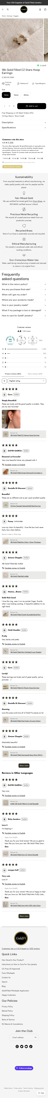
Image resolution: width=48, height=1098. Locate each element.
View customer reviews (12, 167)
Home (4, 16)
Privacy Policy (7, 1006)
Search (4, 981)
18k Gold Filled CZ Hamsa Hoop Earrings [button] (24, 435)
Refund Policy (7, 1011)
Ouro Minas (37, 201)
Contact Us (6, 977)
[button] (24, 349)
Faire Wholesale (8, 973)
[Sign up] (35, 1037)
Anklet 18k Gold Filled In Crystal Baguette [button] (24, 804)
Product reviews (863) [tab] (13, 374)
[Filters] (4, 381)
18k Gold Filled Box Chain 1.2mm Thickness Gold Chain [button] (25, 542)
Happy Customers (9, 995)
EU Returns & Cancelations (12, 1024)
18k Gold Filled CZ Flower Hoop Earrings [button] (24, 688)
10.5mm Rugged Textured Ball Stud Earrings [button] (25, 506)
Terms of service (28, 1088)
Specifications (9, 127)
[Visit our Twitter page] (21, 1046)
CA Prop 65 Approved (11, 968)
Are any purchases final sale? (16, 289)
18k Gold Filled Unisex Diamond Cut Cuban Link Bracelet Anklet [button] (27, 473)
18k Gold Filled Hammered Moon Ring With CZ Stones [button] (26, 755)
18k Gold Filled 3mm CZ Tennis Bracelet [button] (24, 855)
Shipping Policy (8, 1015)
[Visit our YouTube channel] (26, 1046)
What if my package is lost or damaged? (21, 310)
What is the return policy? (15, 284)
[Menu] (2, 9)
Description (7, 122)
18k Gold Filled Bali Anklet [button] (19, 576)
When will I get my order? (14, 294)
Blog (3, 986)
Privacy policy (18, 1088)
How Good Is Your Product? (13, 960)
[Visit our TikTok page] (30, 1046)
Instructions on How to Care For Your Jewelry (19, 964)
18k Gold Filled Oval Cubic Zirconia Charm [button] (25, 721)
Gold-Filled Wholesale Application (15, 990)
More (40, 340)
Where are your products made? (18, 299)
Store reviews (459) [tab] (35, 374)
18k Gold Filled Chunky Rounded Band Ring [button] (25, 615)
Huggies (16, 16)
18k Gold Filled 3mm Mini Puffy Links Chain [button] (25, 905)
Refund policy (8, 1088)
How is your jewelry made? (15, 305)
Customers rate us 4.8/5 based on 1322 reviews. (21, 948)
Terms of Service (8, 1019)
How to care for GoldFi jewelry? (17, 315)
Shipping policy (39, 1088)
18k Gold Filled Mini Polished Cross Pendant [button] (25, 652)
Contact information (24, 1091)
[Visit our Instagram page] (17, 1046)
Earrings (9, 16)
